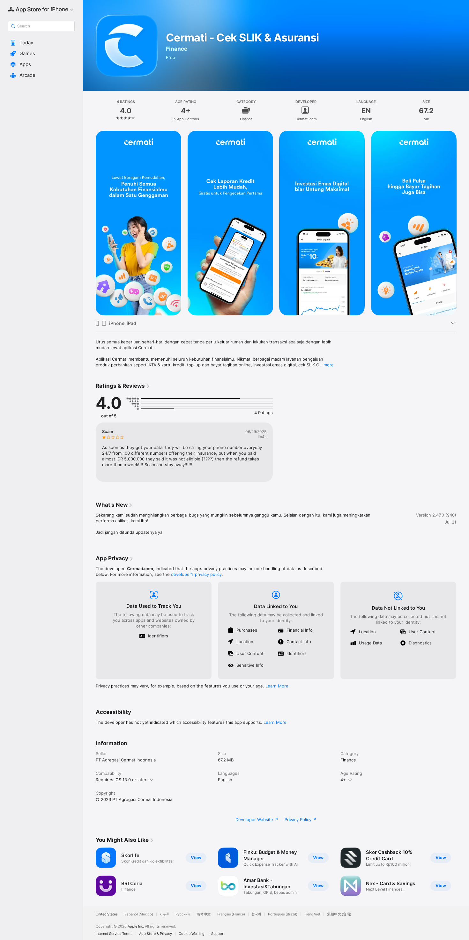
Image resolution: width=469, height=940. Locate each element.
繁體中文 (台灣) (339, 914)
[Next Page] (462, 223)
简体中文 (204, 914)
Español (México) (138, 914)
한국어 (256, 914)
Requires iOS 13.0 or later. (121, 779)
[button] (41, 43)
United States (107, 914)
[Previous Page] (89, 223)
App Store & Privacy (155, 934)
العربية (164, 914)
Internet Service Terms (114, 934)
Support (218, 934)
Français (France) (231, 914)
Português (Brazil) (282, 914)
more (329, 364)
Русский (182, 914)
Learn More (276, 685)
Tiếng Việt (312, 914)
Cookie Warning (192, 934)
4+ (343, 779)
